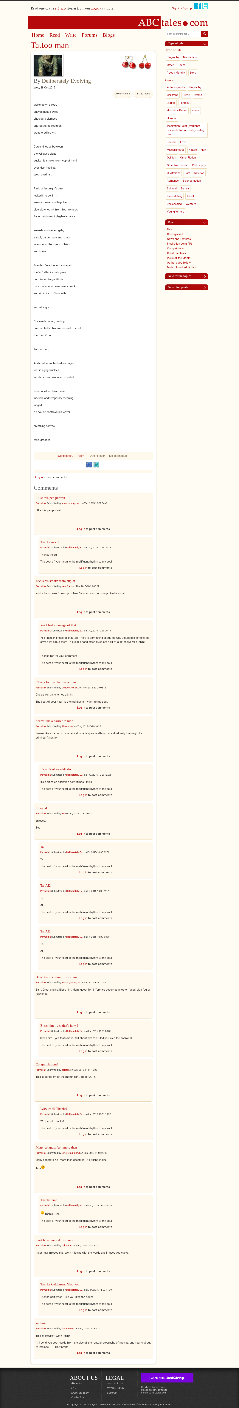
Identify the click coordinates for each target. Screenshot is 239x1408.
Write (71, 35)
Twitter (96, 465)
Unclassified (174, 204)
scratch (66, 1069)
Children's (173, 95)
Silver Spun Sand (71, 1153)
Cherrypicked (175, 234)
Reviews (199, 173)
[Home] (119, 22)
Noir (203, 149)
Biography (173, 57)
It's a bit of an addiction (56, 769)
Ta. (42, 847)
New (170, 229)
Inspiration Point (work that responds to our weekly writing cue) (185, 130)
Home (38, 35)
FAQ (73, 1388)
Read (54, 35)
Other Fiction (97, 455)
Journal (171, 142)
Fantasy (184, 102)
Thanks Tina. (49, 1200)
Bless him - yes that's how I (59, 1025)
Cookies (112, 1392)
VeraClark (67, 586)
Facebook (89, 465)
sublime (41, 1323)
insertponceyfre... (71, 503)
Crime (186, 95)
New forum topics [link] (179, 276)
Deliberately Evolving (66, 81)
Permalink (41, 503)
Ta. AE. (45, 885)
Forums (89, 35)
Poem (80, 455)
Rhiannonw (68, 726)
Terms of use (115, 1383)
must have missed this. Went (55, 1240)
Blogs (109, 35)
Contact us (78, 1397)
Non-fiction (190, 57)
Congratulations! (47, 1064)
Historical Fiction (177, 110)
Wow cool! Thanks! (54, 1109)
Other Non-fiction (177, 165)
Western (191, 204)
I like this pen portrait (50, 498)
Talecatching (174, 196)
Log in (39, 477)
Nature (193, 149)
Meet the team (80, 1392)
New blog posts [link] (178, 287)
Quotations (174, 173)
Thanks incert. (50, 542)
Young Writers (175, 211)
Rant (187, 173)
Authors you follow (179, 262)
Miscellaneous (118, 455)
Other (170, 65)
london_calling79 (71, 982)
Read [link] (171, 222)
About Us (77, 1383)
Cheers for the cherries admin (56, 682)
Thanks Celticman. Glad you (59, 1284)
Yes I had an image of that (58, 625)
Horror (196, 110)
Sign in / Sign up (182, 8)
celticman (67, 1245)
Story (193, 72)
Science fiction (192, 180)
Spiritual (172, 188)
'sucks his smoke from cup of (55, 581)
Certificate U (65, 455)
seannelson (68, 1328)
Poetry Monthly (176, 72)
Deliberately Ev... (74, 547)
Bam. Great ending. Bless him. (57, 977)
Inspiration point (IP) (179, 243)
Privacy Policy (115, 1388)
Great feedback (176, 253)
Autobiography (176, 87)
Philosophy (199, 165)
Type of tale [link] (176, 43)
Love (183, 142)
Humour (172, 118)
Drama (198, 95)
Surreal (185, 188)
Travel (190, 196)
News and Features (179, 239)
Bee (64, 813)
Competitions (175, 248)
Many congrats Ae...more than (56, 1147)
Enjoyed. (42, 808)
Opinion (171, 157)
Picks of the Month (178, 258)
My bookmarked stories (181, 267)
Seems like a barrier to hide (54, 721)
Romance (173, 180)
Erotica (171, 102)
